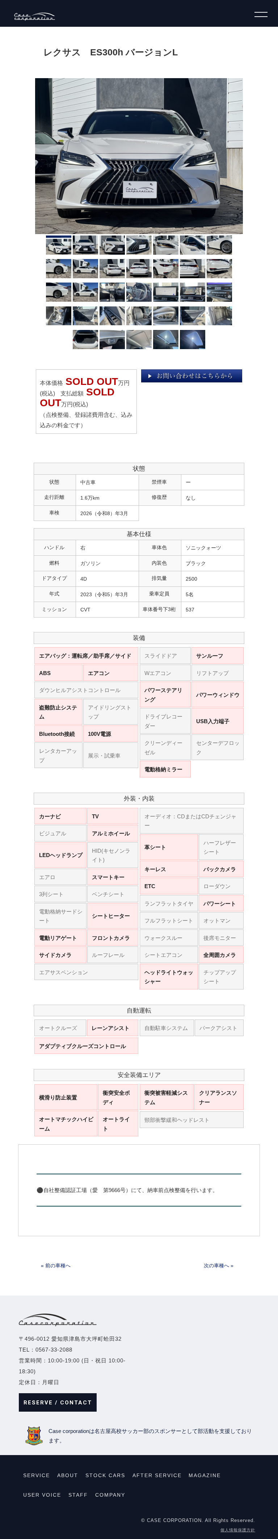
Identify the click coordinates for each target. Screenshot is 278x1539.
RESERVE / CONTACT (58, 1402)
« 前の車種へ (56, 1265)
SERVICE (36, 1475)
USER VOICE (42, 1495)
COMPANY (110, 1495)
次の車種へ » (218, 1265)
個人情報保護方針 (237, 1530)
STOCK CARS (105, 1475)
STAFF (78, 1495)
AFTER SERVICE (157, 1475)
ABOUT (67, 1475)
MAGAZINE (205, 1475)
